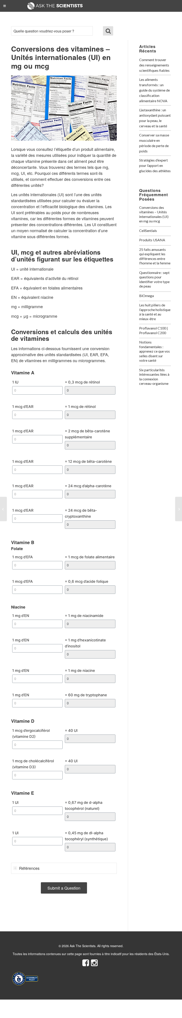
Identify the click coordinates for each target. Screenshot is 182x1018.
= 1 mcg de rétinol (80, 406)
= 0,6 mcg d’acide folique (86, 581)
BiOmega (146, 295)
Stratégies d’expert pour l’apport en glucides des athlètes (155, 165)
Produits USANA (152, 240)
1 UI (15, 802)
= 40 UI (71, 730)
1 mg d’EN (20, 615)
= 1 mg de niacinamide (84, 615)
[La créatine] (3, 509)
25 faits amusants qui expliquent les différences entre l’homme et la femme (154, 256)
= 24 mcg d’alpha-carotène (88, 486)
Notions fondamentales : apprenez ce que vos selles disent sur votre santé (154, 351)
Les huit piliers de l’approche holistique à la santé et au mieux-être (154, 312)
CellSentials (148, 230)
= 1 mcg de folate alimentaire (90, 557)
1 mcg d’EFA (22, 557)
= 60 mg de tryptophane (86, 695)
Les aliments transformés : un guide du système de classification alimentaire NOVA (154, 90)
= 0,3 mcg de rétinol (82, 382)
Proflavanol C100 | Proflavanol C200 (153, 330)
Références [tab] (29, 868)
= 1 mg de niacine (80, 670)
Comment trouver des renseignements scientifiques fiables (154, 65)
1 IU (15, 382)
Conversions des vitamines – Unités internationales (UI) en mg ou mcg (153, 214)
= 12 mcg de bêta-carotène (88, 461)
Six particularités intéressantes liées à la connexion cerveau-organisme (154, 377)
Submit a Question (63, 888)
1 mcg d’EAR (23, 406)
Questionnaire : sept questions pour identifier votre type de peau (154, 279)
